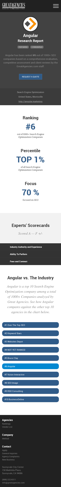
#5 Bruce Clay (11, 358)
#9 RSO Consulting (14, 391)
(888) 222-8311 (9, 479)
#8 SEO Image (11, 382)
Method (5, 438)
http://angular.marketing (30, 101)
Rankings (6, 423)
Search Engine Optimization (30, 92)
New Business (8, 459)
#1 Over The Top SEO (15, 325)
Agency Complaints (10, 456)
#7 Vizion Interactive (14, 374)
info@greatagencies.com (13, 482)
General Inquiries (9, 453)
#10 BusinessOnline (14, 399)
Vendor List (7, 427)
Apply (4, 450)
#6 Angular (10, 366)
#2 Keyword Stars (13, 333)
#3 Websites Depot (14, 341)
